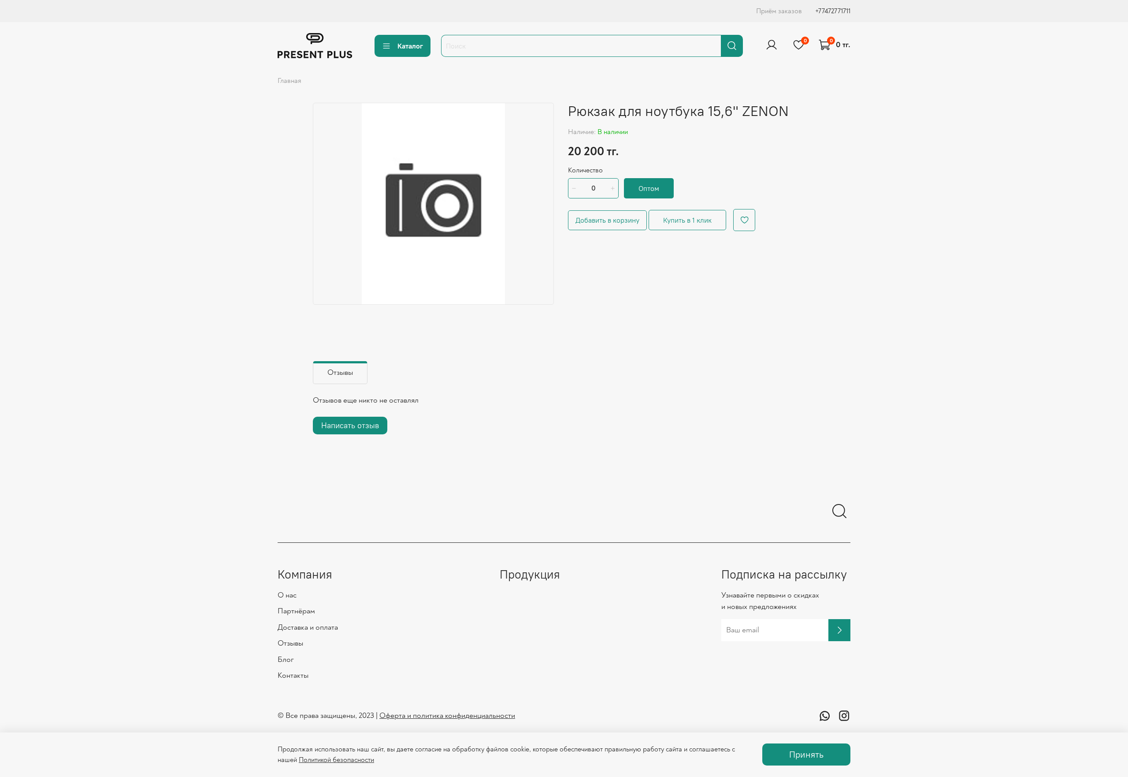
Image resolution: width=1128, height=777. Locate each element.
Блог (286, 659)
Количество (585, 170)
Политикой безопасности (336, 759)
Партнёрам (296, 611)
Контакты (293, 675)
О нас (287, 595)
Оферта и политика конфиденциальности (447, 715)
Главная (289, 80)
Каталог (410, 45)
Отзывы (290, 643)
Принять (806, 754)
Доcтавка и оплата (308, 627)
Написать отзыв (350, 425)
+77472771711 (832, 11)
